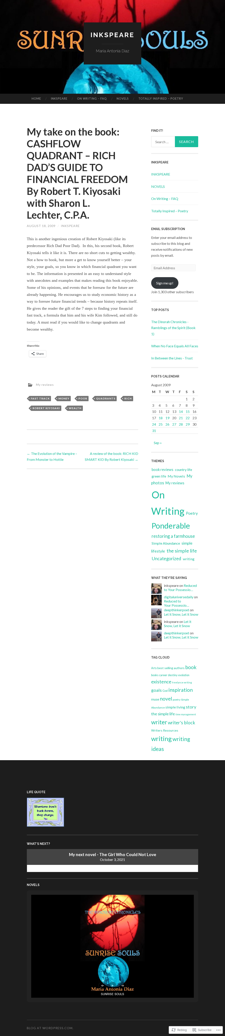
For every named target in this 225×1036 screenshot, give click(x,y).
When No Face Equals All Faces (174, 346)
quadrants (105, 398)
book (191, 667)
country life (183, 469)
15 (188, 411)
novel (166, 699)
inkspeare (70, 226)
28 (181, 424)
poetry (176, 699)
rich (128, 398)
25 (161, 424)
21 (181, 418)
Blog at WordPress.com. (50, 1028)
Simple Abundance (166, 543)
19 (167, 418)
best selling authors (171, 668)
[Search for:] (174, 141)
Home (36, 98)
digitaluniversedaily (178, 597)
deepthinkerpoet (176, 610)
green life (159, 476)
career (163, 675)
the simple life (182, 551)
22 (188, 418)
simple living (175, 707)
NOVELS (123, 98)
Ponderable (171, 525)
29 (188, 424)
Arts (154, 668)
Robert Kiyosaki (46, 408)
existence (161, 682)
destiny (173, 675)
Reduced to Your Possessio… (180, 587)
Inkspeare (112, 35)
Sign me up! (164, 283)
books (154, 675)
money (63, 398)
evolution (183, 675)
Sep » (158, 443)
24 (154, 424)
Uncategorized (166, 558)
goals (156, 690)
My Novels (176, 476)
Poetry (192, 513)
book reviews (162, 469)
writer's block (181, 722)
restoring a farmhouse (173, 536)
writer (159, 722)
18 (161, 418)
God (165, 690)
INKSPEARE (59, 98)
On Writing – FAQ (92, 98)
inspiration (180, 690)
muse (155, 699)
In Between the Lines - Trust (172, 358)
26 (167, 424)
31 (154, 430)
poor (82, 398)
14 (181, 411)
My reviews (45, 384)
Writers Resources (164, 730)
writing (188, 559)
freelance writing (182, 682)
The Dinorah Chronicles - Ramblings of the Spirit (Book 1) (173, 328)
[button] (102, 986)
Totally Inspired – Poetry (160, 98)
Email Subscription (168, 229)
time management (186, 714)
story (191, 706)
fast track (40, 398)
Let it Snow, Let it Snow (181, 614)
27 (174, 424)
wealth (75, 408)
